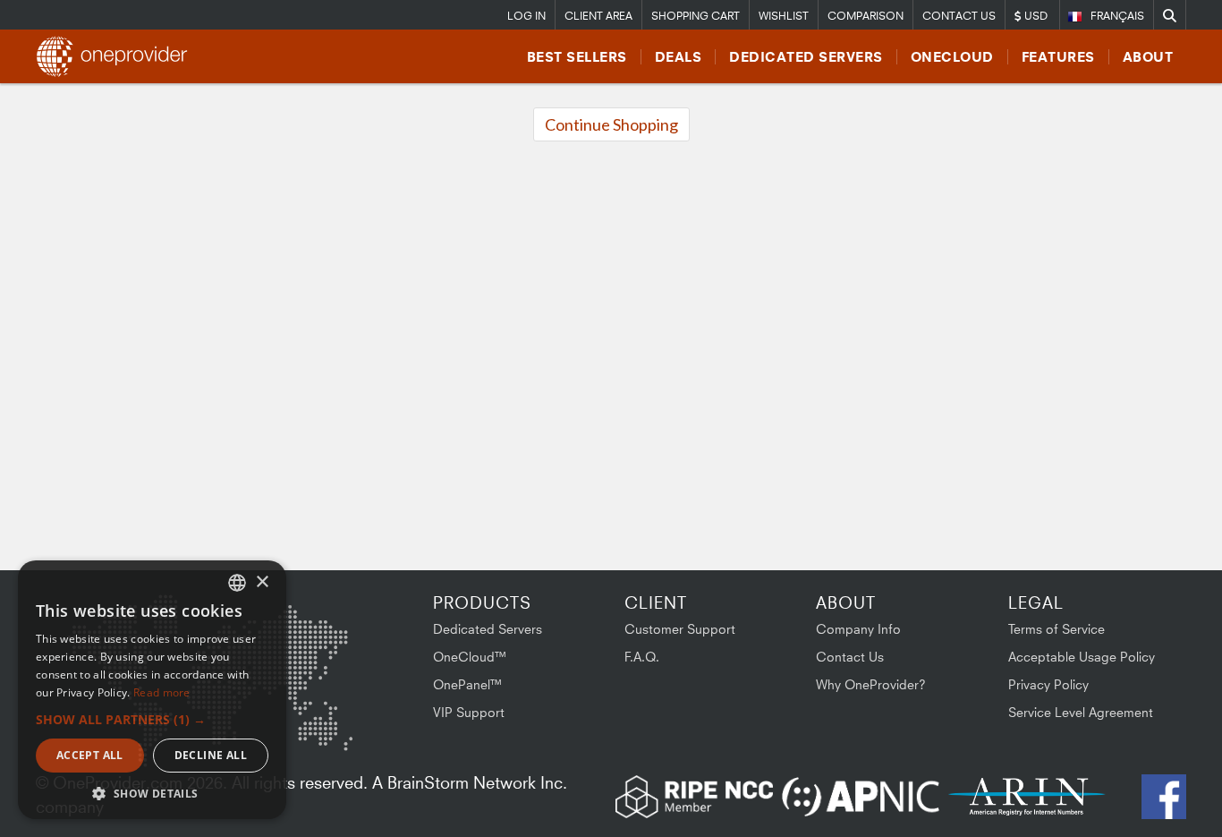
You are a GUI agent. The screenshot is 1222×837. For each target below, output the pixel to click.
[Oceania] (325, 732)
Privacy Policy (1048, 684)
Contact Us (959, 15)
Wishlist (784, 15)
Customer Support (679, 628)
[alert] (152, 689)
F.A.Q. (641, 656)
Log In (526, 15)
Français (1117, 15)
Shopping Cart (695, 15)
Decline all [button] (210, 755)
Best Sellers (577, 56)
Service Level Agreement (1080, 712)
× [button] (261, 582)
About (1148, 56)
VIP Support (469, 712)
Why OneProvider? (871, 684)
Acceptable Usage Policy (1081, 656)
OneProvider (117, 56)
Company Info (858, 628)
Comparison (865, 15)
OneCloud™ (470, 656)
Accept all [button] (89, 755)
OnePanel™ (468, 684)
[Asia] (300, 641)
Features (1058, 56)
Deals (678, 56)
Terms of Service (1056, 628)
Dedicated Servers (806, 56)
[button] (152, 719)
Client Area (598, 15)
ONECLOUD (952, 56)
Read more (162, 692)
